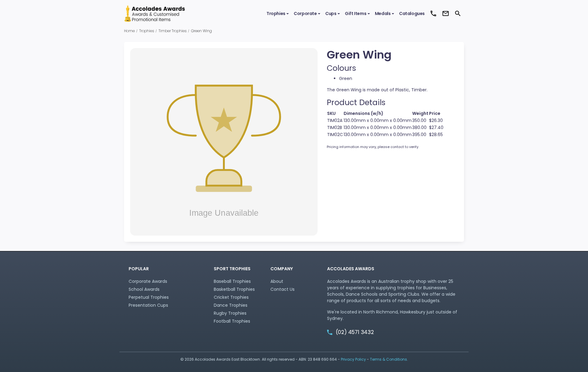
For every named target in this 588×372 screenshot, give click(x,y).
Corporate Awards (148, 281)
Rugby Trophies (230, 313)
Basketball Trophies (234, 289)
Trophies (146, 30)
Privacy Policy (353, 359)
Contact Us (282, 289)
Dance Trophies (230, 305)
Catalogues (412, 13)
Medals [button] (383, 13)
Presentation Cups (148, 305)
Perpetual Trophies (149, 297)
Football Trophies (232, 321)
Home (129, 30)
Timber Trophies (173, 30)
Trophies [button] (275, 13)
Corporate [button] (305, 13)
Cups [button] (330, 13)
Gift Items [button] (355, 13)
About (276, 281)
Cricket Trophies (231, 297)
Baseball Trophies (232, 281)
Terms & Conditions (388, 359)
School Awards (144, 289)
